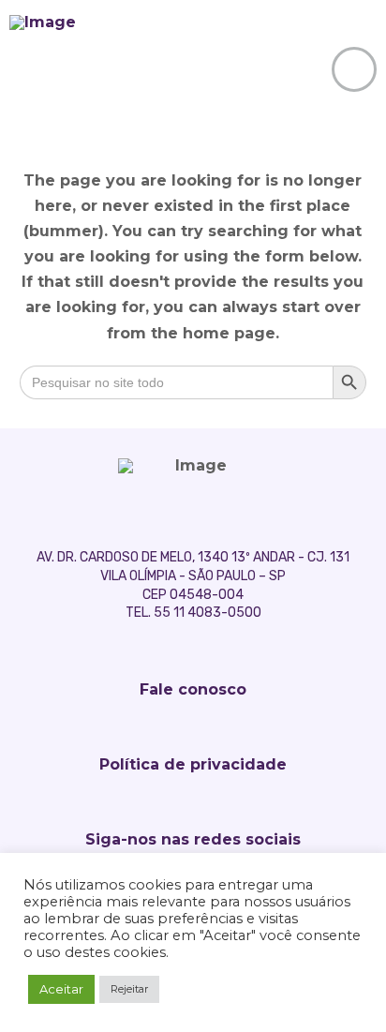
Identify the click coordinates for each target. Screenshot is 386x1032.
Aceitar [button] (61, 988)
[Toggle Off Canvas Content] (354, 69)
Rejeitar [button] (129, 988)
